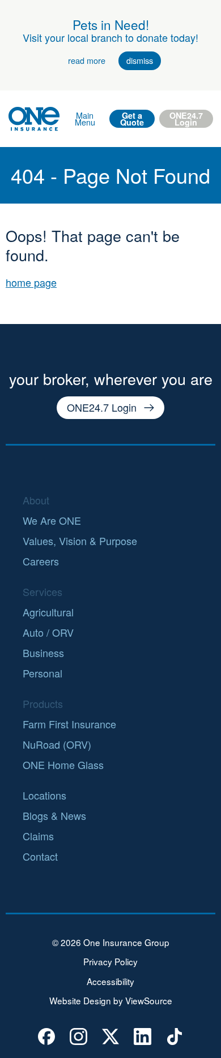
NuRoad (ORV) (57, 744)
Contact (40, 856)
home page (31, 282)
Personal (42, 673)
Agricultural (48, 611)
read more (86, 60)
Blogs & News (54, 815)
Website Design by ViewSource (110, 1000)
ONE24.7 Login (186, 119)
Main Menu (85, 119)
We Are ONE (52, 520)
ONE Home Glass (63, 764)
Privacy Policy (110, 961)
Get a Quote (132, 119)
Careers (41, 561)
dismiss (139, 60)
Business (43, 652)
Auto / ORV (48, 632)
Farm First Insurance (69, 723)
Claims (38, 835)
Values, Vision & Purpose (80, 540)
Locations (44, 795)
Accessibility (110, 981)
